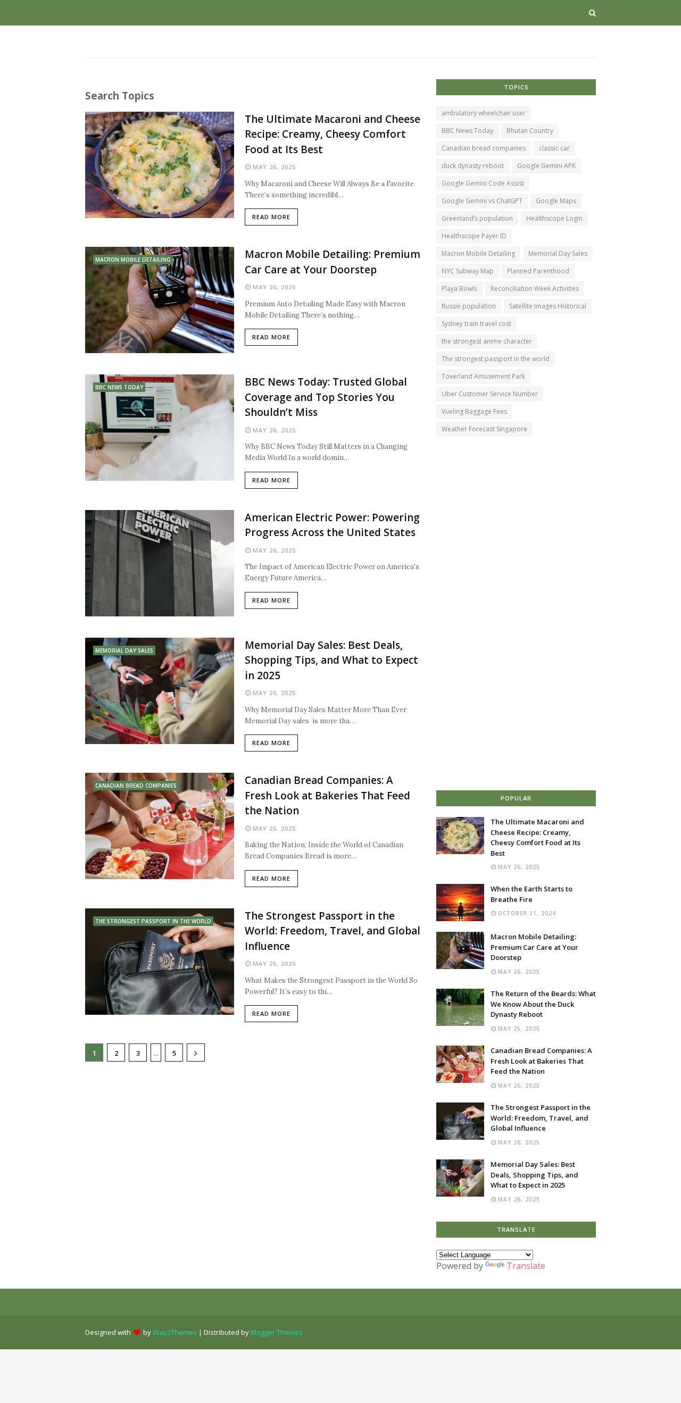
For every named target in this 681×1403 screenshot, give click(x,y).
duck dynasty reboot (473, 165)
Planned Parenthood (538, 270)
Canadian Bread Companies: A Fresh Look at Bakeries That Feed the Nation (327, 795)
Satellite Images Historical (547, 306)
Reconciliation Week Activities (535, 288)
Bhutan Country (529, 130)
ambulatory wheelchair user (484, 113)
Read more (271, 217)
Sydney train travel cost (476, 323)
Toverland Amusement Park (483, 376)
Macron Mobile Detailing (478, 253)
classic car (554, 148)
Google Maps (556, 200)
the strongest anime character (487, 341)
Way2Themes (175, 1332)
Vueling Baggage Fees (474, 411)
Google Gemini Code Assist (483, 183)
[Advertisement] (252, 1152)
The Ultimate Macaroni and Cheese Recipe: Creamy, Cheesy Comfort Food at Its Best (332, 134)
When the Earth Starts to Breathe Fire (531, 894)
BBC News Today (467, 130)
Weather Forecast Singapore (484, 428)
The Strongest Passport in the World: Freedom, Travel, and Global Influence (332, 931)
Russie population (469, 306)
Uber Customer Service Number (490, 393)
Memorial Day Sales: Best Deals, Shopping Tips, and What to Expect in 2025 (331, 660)
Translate (525, 1266)
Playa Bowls (459, 288)
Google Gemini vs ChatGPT (482, 200)
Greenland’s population (477, 218)
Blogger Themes (277, 1332)
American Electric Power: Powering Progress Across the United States (332, 525)
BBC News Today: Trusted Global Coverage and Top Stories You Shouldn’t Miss (326, 397)
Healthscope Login (554, 218)
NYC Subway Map (468, 270)
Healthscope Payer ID (474, 235)
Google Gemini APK (546, 165)
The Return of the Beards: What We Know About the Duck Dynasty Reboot (543, 1004)
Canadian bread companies (484, 148)
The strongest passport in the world (496, 358)
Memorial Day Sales (557, 253)
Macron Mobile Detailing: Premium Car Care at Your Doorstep (332, 262)
